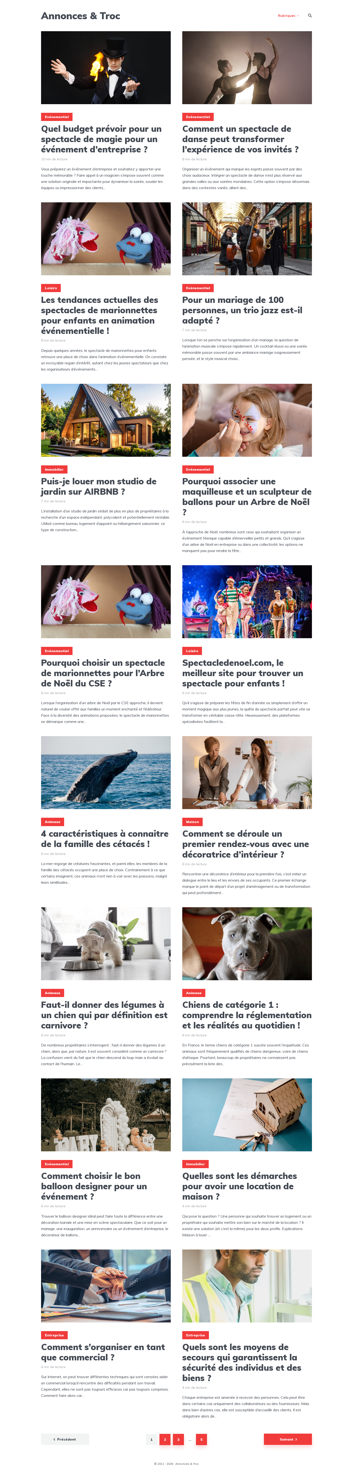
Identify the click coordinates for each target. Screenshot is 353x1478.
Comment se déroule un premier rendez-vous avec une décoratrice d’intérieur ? (245, 843)
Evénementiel (57, 117)
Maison (192, 822)
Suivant (286, 1439)
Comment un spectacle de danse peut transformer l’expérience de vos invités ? (240, 139)
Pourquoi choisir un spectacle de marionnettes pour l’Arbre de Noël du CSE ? (103, 673)
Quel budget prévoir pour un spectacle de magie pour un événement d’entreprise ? (101, 139)
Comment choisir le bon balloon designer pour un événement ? (94, 1186)
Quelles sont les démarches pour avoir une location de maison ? (239, 1186)
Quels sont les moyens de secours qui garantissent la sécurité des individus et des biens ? (241, 1362)
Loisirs (51, 288)
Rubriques (286, 15)
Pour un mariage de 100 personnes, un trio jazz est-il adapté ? (242, 310)
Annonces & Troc (80, 16)
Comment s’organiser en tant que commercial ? (103, 1352)
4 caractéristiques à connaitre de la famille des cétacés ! (105, 838)
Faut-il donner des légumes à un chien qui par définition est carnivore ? (104, 1015)
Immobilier (54, 469)
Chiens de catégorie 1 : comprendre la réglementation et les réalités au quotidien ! (247, 1015)
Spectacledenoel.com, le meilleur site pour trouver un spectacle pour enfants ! (242, 673)
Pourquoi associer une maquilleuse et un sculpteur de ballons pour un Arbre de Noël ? (247, 496)
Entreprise (54, 1335)
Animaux (52, 822)
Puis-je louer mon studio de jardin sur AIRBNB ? (99, 486)
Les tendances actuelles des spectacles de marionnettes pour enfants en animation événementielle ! (99, 315)
